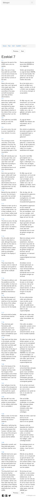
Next (22, 51)
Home (4, 46)
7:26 (2, 452)
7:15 (2, 278)
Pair (9, 46)
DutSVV (18, 46)
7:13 (2, 236)
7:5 (2, 118)
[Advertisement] (18, 25)
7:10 (2, 190)
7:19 (2, 337)
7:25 (2, 442)
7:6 (2, 127)
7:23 (2, 414)
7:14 (2, 261)
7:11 (2, 204)
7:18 (2, 322)
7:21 (2, 383)
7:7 (2, 139)
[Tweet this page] (9, 496)
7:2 (2, 68)
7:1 (2, 60)
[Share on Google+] (6, 496)
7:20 (2, 364)
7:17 (2, 312)
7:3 (2, 81)
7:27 (2, 469)
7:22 (2, 397)
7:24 (2, 423)
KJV (13, 46)
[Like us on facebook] (3, 496)
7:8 (2, 154)
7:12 (2, 219)
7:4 (2, 99)
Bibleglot (6, 2)
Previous (15, 51)
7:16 (2, 295)
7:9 (2, 171)
